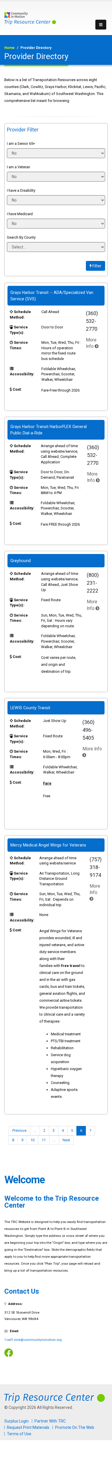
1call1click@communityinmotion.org (33, 1340)
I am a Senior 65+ (21, 143)
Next (66, 1140)
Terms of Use (19, 1433)
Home (9, 48)
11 (44, 1140)
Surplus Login (16, 1421)
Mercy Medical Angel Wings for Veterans (48, 845)
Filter (96, 266)
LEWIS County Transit (30, 707)
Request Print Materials (28, 1427)
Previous (19, 1130)
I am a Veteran (18, 167)
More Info (95, 889)
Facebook (8, 1352)
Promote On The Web (74, 1427)
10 (32, 1140)
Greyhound (20, 560)
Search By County (21, 237)
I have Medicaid (20, 214)
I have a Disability (21, 190)
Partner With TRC (50, 1421)
